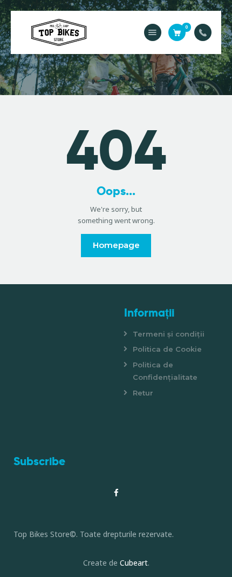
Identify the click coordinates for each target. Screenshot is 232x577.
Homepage (116, 245)
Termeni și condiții (168, 334)
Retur (143, 392)
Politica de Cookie (167, 349)
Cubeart (134, 563)
